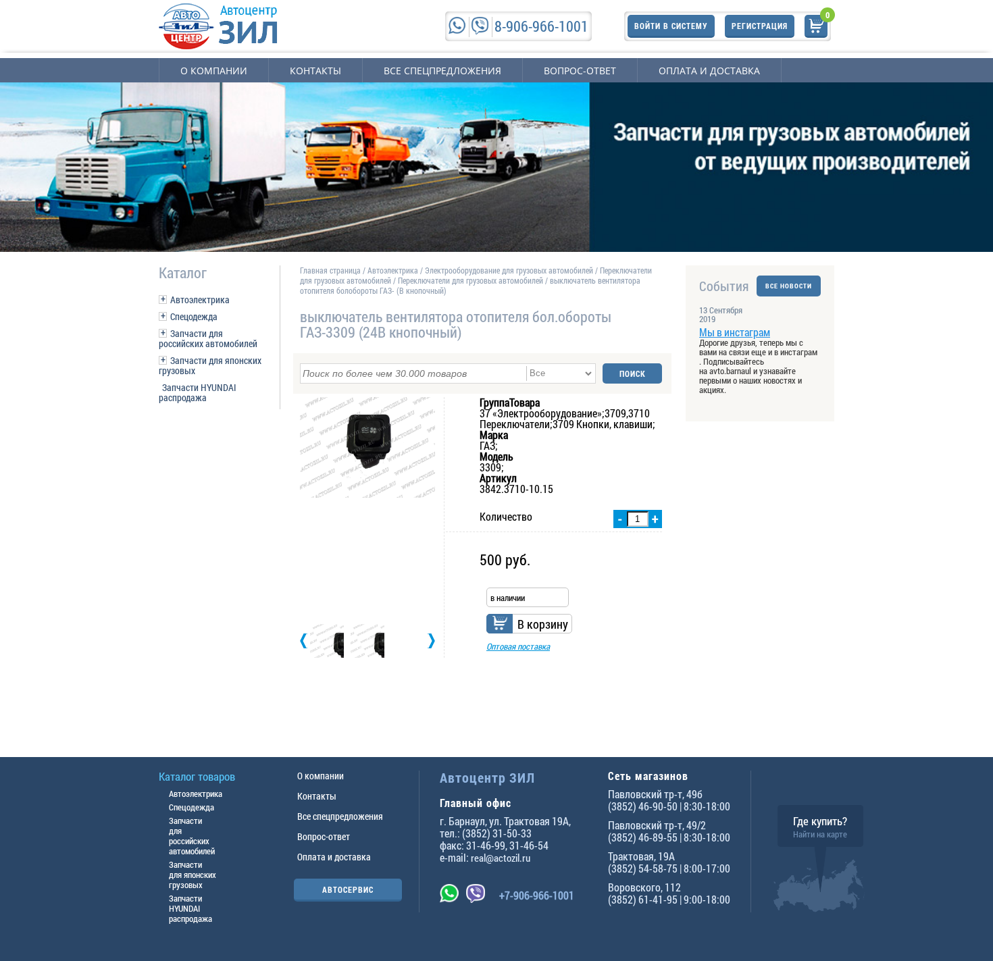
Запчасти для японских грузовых (210, 365)
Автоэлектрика (200, 299)
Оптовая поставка (518, 646)
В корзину (542, 624)
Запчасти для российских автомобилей (208, 338)
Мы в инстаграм (734, 332)
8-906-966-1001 (541, 26)
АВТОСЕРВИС (348, 889)
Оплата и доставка (709, 70)
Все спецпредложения (442, 70)
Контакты (315, 70)
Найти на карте (820, 834)
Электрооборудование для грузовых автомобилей (510, 270)
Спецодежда (194, 316)
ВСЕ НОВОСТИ (788, 286)
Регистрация (760, 25)
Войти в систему (671, 25)
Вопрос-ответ (580, 70)
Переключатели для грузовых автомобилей (470, 280)
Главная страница (330, 270)
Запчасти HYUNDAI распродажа (197, 392)
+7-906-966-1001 (536, 895)
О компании (213, 70)
